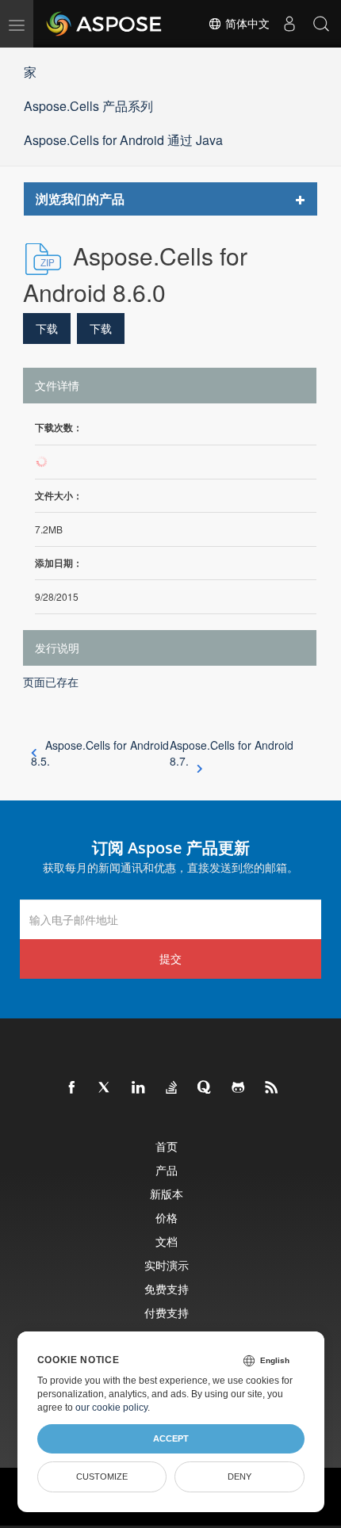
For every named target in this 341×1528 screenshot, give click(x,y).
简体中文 (246, 23)
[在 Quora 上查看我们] (205, 1088)
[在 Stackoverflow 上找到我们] (172, 1088)
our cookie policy (111, 1407)
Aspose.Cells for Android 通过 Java (123, 140)
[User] (289, 24)
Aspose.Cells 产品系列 (88, 106)
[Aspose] (104, 24)
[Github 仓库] (238, 1088)
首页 (166, 1146)
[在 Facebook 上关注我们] (72, 1088)
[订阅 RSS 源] (272, 1088)
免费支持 (166, 1289)
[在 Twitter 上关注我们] (105, 1088)
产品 (166, 1170)
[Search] (321, 24)
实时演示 (166, 1265)
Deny (239, 1476)
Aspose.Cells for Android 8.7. (231, 753)
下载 (47, 328)
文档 (166, 1241)
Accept (171, 1438)
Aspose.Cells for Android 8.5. (100, 753)
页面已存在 (51, 682)
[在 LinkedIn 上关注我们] (138, 1088)
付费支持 (166, 1312)
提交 (170, 958)
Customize (102, 1476)
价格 (166, 1217)
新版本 (166, 1193)
